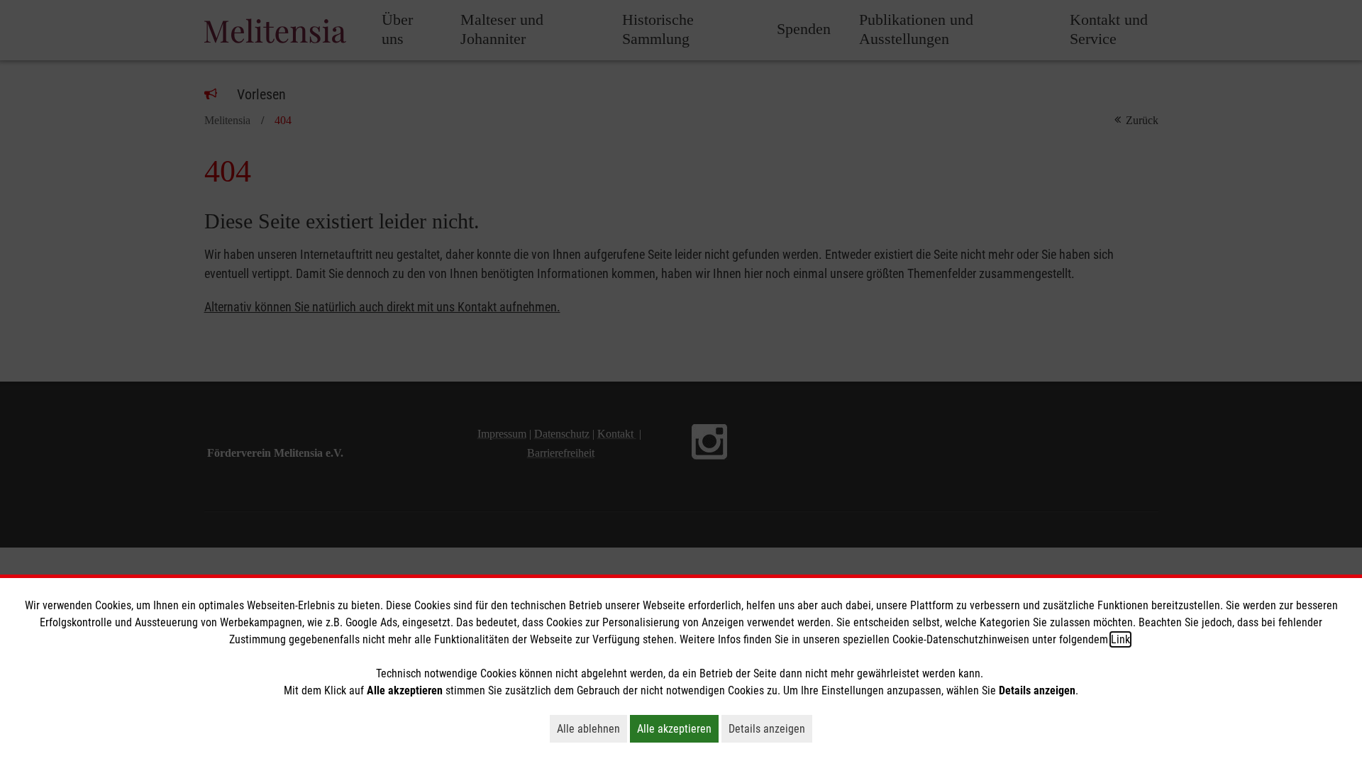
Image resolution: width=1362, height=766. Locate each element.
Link (1120, 639)
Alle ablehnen (592, 728)
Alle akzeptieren (678, 728)
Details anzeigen (770, 728)
